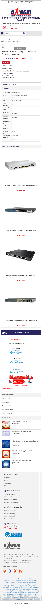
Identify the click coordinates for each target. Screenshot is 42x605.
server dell (16, 579)
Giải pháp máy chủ (7, 413)
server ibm (28, 579)
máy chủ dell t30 (34, 599)
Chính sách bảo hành (10, 494)
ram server (33, 587)
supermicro (26, 589)
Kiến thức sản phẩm (7, 409)
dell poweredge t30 (24, 599)
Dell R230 (19, 584)
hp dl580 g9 (26, 586)
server (5, 579)
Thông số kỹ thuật (10, 84)
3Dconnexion (7, 584)
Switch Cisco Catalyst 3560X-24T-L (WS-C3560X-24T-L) (21, 230)
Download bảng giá (9, 516)
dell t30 (16, 599)
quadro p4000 (34, 591)
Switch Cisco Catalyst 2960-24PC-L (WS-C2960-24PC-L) (21, 320)
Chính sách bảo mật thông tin (12, 502)
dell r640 (33, 596)
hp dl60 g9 (33, 586)
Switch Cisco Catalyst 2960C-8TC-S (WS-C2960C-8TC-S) (21, 186)
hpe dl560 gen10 (31, 594)
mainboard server (14, 582)
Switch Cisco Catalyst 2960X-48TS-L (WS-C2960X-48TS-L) (21, 275)
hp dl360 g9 (12, 586)
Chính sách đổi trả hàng (10, 499)
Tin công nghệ (6, 402)
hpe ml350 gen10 (25, 596)
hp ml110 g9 (11, 587)
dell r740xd (10, 597)
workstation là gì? (8, 591)
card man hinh (24, 582)
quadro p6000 (17, 591)
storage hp (32, 580)
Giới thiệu (12, 1)
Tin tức (19, 1)
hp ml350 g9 (26, 587)
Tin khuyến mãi (6, 398)
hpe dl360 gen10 (21, 594)
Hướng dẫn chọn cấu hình (11, 519)
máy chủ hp (33, 589)
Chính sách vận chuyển (10, 497)
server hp (22, 579)
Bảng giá (25, 1)
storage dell (25, 580)
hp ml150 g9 (18, 587)
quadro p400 (31, 592)
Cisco (11, 65)
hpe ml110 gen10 (15, 596)
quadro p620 (9, 599)
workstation (35, 579)
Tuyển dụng (7, 483)
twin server (12, 589)
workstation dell (8, 580)
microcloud (19, 589)
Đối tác (6, 480)
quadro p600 (24, 592)
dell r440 (22, 597)
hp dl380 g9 (19, 586)
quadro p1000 (16, 592)
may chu (13, 584)
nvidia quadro (32, 582)
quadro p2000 (7, 592)
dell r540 (27, 597)
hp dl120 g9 (26, 584)
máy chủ (10, 579)
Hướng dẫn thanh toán (10, 510)
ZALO (21, 352)
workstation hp (17, 580)
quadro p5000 (26, 591)
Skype (15, 352)
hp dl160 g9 (33, 584)
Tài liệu (6, 88)
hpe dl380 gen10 (11, 594)
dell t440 (33, 597)
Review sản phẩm (7, 406)
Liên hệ (32, 1)
